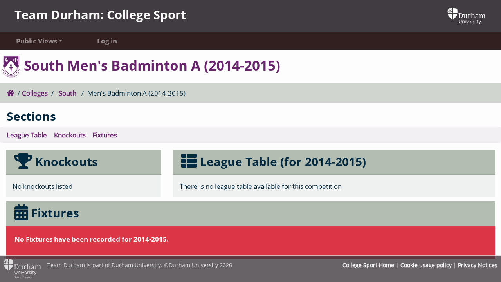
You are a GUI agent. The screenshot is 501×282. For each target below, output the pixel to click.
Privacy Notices (477, 265)
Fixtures (104, 134)
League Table (27, 134)
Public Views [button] (36, 40)
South (67, 93)
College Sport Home (368, 265)
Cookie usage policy (426, 265)
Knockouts (70, 134)
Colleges (35, 93)
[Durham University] (466, 15)
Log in (107, 40)
